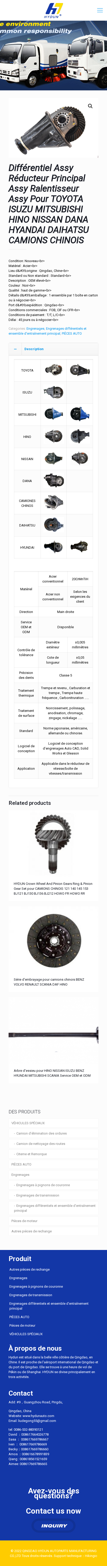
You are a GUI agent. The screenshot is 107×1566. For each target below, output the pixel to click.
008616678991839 (35, 1454)
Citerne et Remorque (31, 1154)
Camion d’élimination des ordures (41, 1133)
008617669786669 (33, 1444)
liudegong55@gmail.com (37, 1421)
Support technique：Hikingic (75, 1556)
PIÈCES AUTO (72, 333)
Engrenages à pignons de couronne (43, 1185)
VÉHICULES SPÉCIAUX (28, 1123)
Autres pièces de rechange (31, 1231)
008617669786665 (33, 1464)
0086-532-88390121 (28, 1429)
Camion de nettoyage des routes (40, 1144)
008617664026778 (35, 1434)
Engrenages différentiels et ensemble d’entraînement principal (55, 1208)
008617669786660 (34, 1449)
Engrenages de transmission (37, 1195)
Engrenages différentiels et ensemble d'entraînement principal (49, 1306)
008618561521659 (33, 1459)
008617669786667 (34, 1439)
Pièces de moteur (24, 1221)
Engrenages (35, 328)
